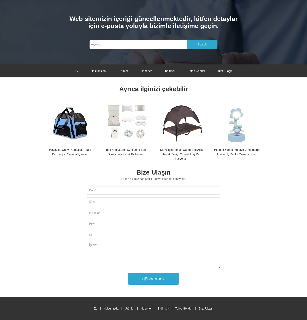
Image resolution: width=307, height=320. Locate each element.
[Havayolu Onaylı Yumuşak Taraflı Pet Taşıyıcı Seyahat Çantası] (70, 124)
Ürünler (123, 70)
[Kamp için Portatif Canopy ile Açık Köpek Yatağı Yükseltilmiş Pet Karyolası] (181, 124)
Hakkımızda (98, 70)
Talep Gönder (196, 70)
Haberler (146, 70)
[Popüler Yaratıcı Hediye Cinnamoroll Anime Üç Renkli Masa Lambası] (237, 124)
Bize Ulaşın (225, 70)
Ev (76, 70)
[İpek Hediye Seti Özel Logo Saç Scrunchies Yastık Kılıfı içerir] (126, 124)
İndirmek (170, 70)
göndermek (153, 278)
